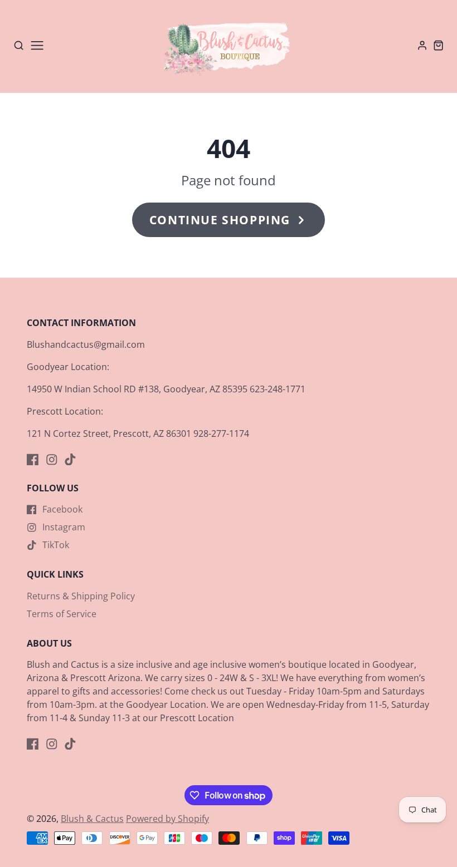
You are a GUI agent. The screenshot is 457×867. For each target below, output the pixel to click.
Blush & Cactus (92, 818)
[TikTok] (70, 460)
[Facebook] (33, 460)
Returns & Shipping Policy (81, 596)
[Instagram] (52, 460)
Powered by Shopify (167, 818)
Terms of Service (61, 614)
